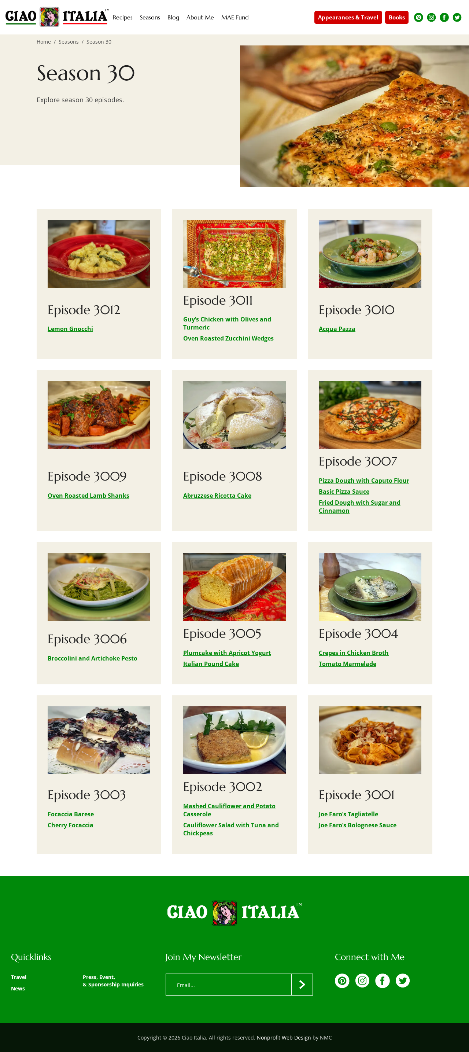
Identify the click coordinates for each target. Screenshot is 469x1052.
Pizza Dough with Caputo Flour (364, 481)
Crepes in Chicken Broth (354, 653)
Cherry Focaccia (70, 825)
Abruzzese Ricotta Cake (217, 496)
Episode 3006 (87, 639)
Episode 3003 (87, 795)
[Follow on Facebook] (444, 17)
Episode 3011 (218, 300)
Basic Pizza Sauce (344, 492)
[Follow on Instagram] (431, 17)
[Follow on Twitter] (457, 17)
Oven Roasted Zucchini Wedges (228, 338)
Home (44, 41)
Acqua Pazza (337, 329)
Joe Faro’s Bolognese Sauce (357, 825)
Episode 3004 (358, 633)
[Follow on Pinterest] (418, 17)
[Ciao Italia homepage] (57, 17)
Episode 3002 (222, 787)
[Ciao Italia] (234, 914)
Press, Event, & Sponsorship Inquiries (113, 981)
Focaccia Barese (71, 814)
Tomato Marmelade (347, 664)
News (18, 988)
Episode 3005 (222, 633)
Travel (18, 977)
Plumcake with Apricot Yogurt (227, 653)
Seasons (69, 41)
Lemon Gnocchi (70, 329)
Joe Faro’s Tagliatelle (348, 814)
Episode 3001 (357, 795)
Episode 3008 (222, 476)
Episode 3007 (358, 461)
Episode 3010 (357, 310)
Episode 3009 (87, 476)
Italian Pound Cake (211, 664)
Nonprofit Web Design (284, 1037)
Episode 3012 (84, 310)
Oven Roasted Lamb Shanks (88, 496)
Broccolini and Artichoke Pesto (92, 658)
